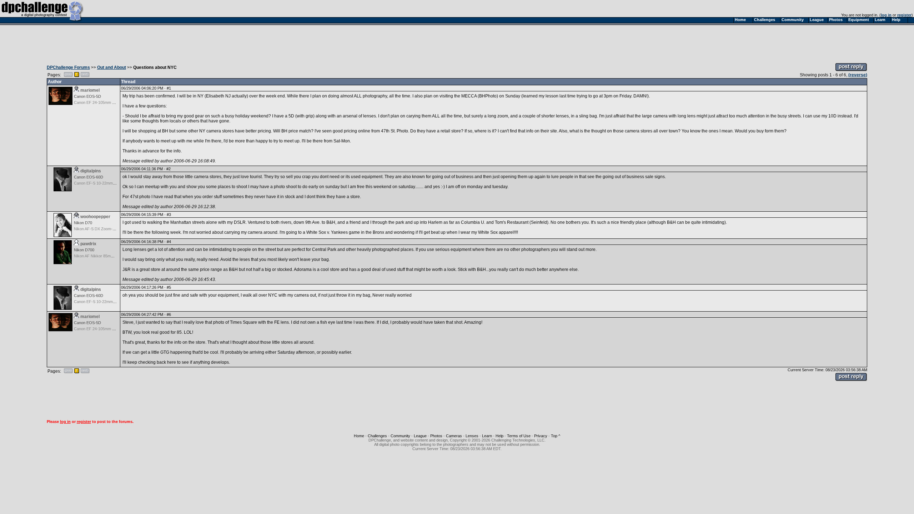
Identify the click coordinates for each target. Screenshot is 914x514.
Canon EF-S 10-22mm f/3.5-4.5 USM (106, 183)
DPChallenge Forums (68, 67)
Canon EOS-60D (88, 177)
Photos (436, 436)
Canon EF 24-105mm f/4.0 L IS (100, 102)
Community (400, 436)
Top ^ (555, 436)
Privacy (540, 436)
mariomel (90, 90)
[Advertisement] (457, 42)
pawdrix (88, 243)
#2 (168, 169)
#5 (169, 287)
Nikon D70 (83, 223)
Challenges (377, 436)
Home (359, 436)
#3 (169, 214)
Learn (487, 436)
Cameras (454, 436)
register (904, 15)
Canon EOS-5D (87, 96)
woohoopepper (95, 216)
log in (886, 15)
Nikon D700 (84, 250)
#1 (169, 88)
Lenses (472, 436)
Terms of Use (519, 436)
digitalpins (90, 170)
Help (499, 436)
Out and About (111, 67)
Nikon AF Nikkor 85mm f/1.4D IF (102, 256)
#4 (169, 242)
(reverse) (857, 74)
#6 (169, 314)
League (420, 436)
